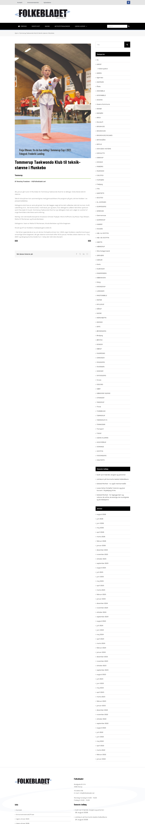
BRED (99, 117)
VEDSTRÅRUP (101, 442)
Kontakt (19, 810)
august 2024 (101, 621)
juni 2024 (100, 630)
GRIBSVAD (100, 211)
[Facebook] (76, 254)
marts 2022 (101, 750)
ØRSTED (99, 340)
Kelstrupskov (103, 69)
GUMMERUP (101, 220)
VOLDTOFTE (101, 460)
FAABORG (100, 166)
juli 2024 (100, 625)
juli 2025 (100, 572)
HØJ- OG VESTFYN (103, 238)
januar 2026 (101, 545)
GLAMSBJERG (101, 206)
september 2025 (102, 563)
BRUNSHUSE (101, 131)
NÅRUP (99, 309)
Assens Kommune (103, 104)
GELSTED (100, 198)
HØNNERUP (101, 246)
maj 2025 (100, 581)
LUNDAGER (100, 291)
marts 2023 (101, 697)
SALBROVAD (101, 353)
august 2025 (101, 568)
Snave (99, 380)
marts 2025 (101, 590)
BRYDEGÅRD (101, 140)
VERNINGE (100, 447)
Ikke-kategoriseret (103, 251)
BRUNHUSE (101, 126)
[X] (80, 254)
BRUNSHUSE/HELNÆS (104, 135)
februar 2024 (101, 648)
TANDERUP (100, 402)
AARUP (99, 64)
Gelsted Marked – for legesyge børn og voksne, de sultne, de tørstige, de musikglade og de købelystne (113, 497)
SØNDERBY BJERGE (103, 393)
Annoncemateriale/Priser (25, 814)
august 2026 (101, 514)
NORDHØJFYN (101, 318)
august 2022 (101, 728)
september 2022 (102, 723)
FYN (98, 189)
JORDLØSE (100, 255)
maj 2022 (100, 741)
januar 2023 (101, 705)
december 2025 (102, 550)
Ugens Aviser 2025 (22, 819)
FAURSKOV (100, 171)
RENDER (100, 344)
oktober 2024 (101, 612)
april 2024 (100, 639)
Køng (99, 282)
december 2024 (102, 603)
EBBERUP (100, 158)
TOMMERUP (101, 415)
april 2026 (100, 532)
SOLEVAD (100, 384)
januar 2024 (101, 652)
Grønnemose (101, 215)
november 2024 (102, 608)
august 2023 (101, 674)
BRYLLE (99, 144)
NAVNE (99, 313)
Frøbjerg (100, 184)
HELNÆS (100, 229)
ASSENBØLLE (101, 95)
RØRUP (99, 349)
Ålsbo (99, 86)
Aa (98, 60)
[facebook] (128, 2)
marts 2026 (101, 537)
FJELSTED (100, 175)
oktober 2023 (101, 665)
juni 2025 (100, 577)
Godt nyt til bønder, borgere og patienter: (111, 475)
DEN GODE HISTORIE (104, 149)
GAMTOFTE (100, 193)
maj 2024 (100, 634)
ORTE (98, 327)
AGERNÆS (100, 82)
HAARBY (99, 224)
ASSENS (100, 100)
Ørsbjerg (100, 335)
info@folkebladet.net (87, 793)
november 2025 (102, 554)
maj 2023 (100, 688)
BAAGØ (99, 109)
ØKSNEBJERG (101, 331)
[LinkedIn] (83, 254)
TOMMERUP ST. (102, 420)
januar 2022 (101, 759)
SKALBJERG (101, 362)
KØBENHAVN (101, 278)
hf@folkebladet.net (39, 181)
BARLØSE (100, 113)
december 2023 (102, 657)
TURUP (99, 433)
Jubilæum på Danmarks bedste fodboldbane (113, 479)
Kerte (99, 264)
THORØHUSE (101, 411)
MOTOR (99, 300)
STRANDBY (100, 398)
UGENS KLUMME (102, 438)
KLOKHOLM (101, 269)
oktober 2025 (101, 559)
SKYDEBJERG (101, 375)
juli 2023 (100, 679)
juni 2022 (100, 737)
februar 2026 (101, 541)
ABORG (99, 73)
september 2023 (102, 670)
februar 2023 (101, 701)
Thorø (99, 407)
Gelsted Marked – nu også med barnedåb (111, 484)
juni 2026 (100, 523)
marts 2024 (101, 643)
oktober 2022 (101, 719)
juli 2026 (100, 519)
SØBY (99, 389)
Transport (100, 429)
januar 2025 (101, 599)
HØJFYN (99, 242)
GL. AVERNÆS (101, 202)
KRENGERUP (101, 286)
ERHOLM (100, 162)
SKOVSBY (100, 371)
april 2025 (100, 585)
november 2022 (102, 714)
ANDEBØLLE (101, 91)
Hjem (16, 33)
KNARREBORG (102, 273)
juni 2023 (100, 683)
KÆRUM (99, 260)
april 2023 (100, 692)
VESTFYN (100, 451)
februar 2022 (101, 754)
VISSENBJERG (101, 455)
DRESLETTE (101, 153)
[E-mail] (87, 254)
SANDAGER (101, 358)
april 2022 (100, 746)
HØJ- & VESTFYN (103, 233)
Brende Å (100, 122)
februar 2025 (101, 594)
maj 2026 (100, 528)
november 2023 (102, 661)
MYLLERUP (100, 304)
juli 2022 (100, 732)
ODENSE (100, 322)
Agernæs (100, 77)
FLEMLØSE (100, 180)
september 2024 (102, 617)
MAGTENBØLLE (102, 295)
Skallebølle (100, 367)
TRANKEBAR (101, 424)
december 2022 (102, 710)
